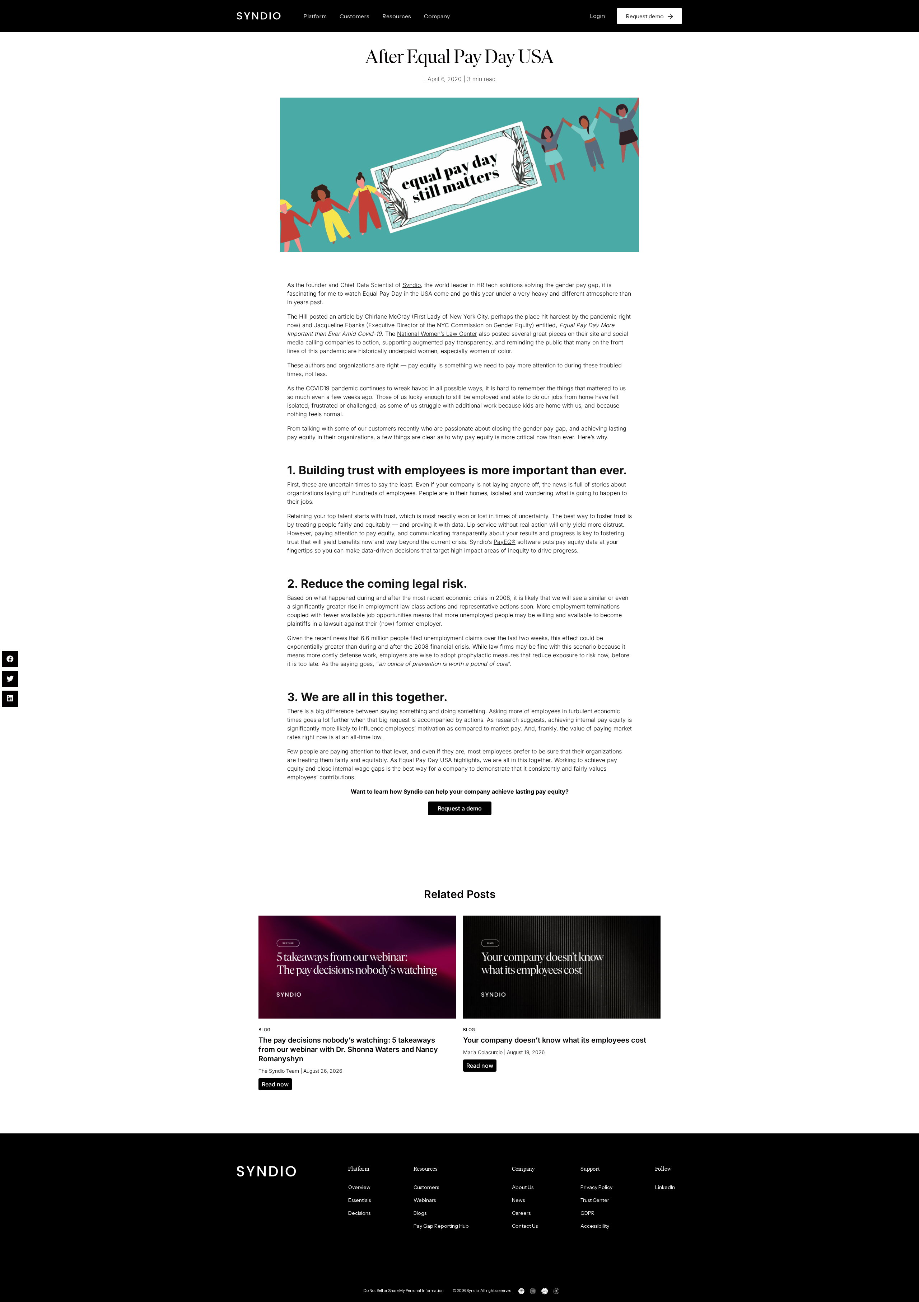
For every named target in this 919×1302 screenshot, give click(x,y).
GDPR (587, 1213)
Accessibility (594, 1226)
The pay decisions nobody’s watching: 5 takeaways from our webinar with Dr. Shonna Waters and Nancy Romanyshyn (348, 1049)
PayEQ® (505, 541)
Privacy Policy (596, 1187)
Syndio (411, 284)
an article (342, 316)
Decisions (359, 1213)
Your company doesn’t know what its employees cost (554, 1040)
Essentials (359, 1200)
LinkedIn (665, 1187)
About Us (522, 1187)
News (518, 1200)
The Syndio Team (278, 1071)
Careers (521, 1213)
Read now (275, 1084)
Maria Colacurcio (483, 1052)
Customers (354, 16)
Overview (359, 1187)
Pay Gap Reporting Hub (441, 1226)
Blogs (420, 1213)
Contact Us (525, 1226)
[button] (459, 808)
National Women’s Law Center (437, 333)
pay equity (422, 365)
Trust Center (594, 1200)
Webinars (425, 1200)
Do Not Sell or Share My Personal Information (403, 1290)
